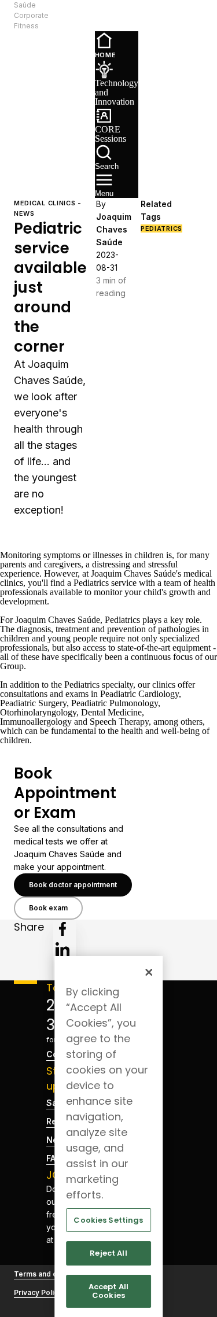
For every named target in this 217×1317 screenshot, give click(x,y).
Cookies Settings (108, 1220)
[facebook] (62, 929)
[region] (108, 1136)
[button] (68, 15)
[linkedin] (62, 949)
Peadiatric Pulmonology (114, 703)
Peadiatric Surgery (33, 703)
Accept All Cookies (108, 1291)
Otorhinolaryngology (38, 712)
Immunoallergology (36, 721)
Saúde (25, 5)
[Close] (148, 972)
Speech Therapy (119, 721)
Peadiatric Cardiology (139, 694)
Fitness (26, 25)
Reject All (108, 1253)
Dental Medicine (111, 712)
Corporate (31, 15)
